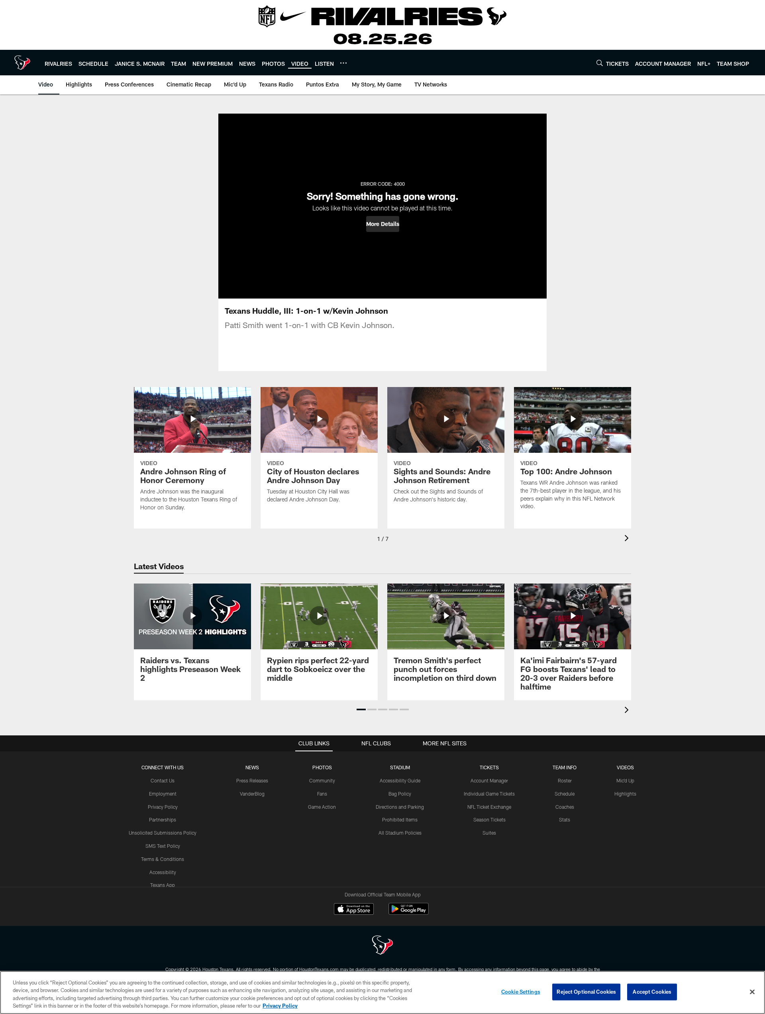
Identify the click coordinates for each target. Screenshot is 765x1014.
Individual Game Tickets (489, 793)
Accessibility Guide (400, 780)
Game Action (322, 807)
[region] (382, 992)
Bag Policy (399, 793)
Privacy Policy (163, 807)
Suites (489, 832)
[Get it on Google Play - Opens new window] (408, 913)
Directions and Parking (400, 807)
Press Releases (252, 780)
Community (322, 780)
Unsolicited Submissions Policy (162, 832)
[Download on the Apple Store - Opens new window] (354, 910)
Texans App (162, 885)
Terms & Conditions (162, 859)
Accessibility (162, 872)
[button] (382, 224)
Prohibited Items (400, 819)
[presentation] (628, 539)
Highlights (625, 793)
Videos (625, 767)
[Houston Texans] (382, 946)
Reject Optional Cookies (586, 991)
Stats (564, 819)
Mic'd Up (625, 780)
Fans (322, 793)
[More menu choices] (343, 63)
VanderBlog (252, 793)
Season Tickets (489, 819)
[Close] (752, 991)
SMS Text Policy (162, 846)
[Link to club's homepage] (22, 62)
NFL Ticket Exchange (489, 807)
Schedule (565, 793)
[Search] (599, 62)
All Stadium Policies (400, 832)
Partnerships (162, 819)
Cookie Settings (520, 991)
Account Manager (489, 780)
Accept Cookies (652, 991)
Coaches (564, 807)
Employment (163, 793)
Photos (322, 767)
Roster (565, 780)
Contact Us (163, 780)
